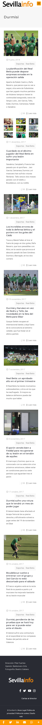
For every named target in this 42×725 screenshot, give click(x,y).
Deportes (20, 64)
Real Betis (30, 64)
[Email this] (24, 722)
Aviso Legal (22, 710)
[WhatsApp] (31, 722)
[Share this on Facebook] (3, 722)
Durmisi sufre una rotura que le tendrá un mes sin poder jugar (19, 503)
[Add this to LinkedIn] (17, 722)
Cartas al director (29, 698)
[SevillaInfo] (18, 3)
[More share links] (38, 722)
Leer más (32, 113)
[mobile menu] (39, 3)
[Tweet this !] (10, 722)
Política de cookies (22, 713)
